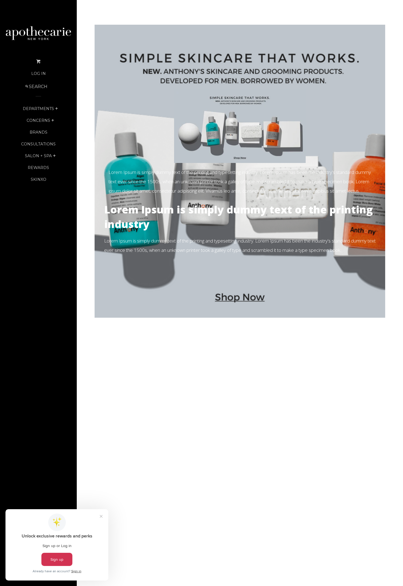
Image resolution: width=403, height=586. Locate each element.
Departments (38, 108)
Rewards (38, 167)
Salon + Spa (38, 155)
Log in (38, 73)
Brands (38, 132)
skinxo (38, 179)
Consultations (38, 144)
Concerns (38, 120)
